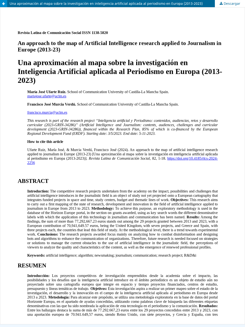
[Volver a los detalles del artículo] (3, 3)
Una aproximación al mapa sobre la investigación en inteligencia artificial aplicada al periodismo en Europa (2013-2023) (106, 3)
